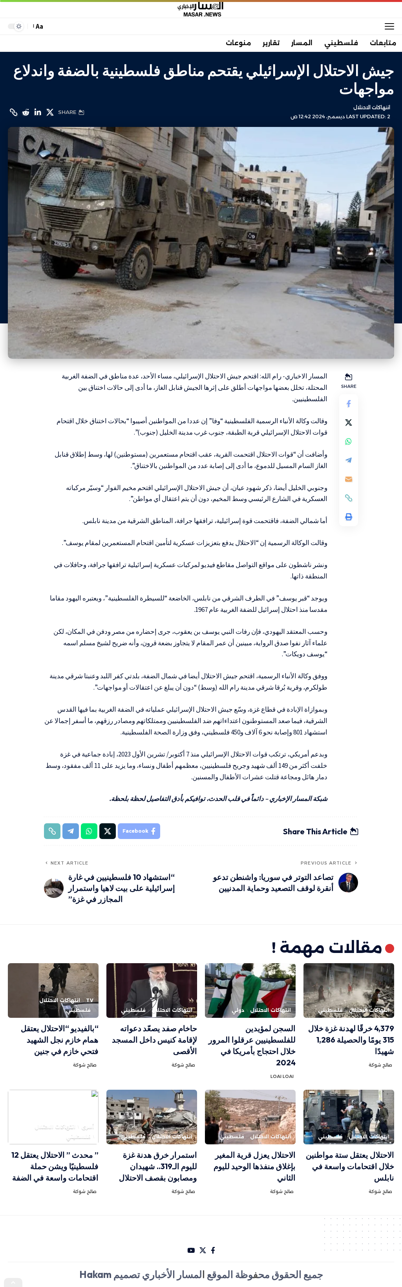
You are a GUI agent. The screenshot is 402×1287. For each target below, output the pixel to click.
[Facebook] (213, 1250)
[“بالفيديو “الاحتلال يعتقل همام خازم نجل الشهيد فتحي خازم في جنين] (53, 990)
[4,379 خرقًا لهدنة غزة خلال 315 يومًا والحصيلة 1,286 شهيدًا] (348, 990)
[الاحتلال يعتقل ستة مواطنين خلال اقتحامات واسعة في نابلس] (348, 1117)
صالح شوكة (380, 1065)
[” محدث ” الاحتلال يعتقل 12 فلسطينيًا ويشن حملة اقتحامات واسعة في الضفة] (53, 1117)
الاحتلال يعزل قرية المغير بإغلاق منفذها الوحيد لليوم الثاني (255, 1166)
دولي (238, 1010)
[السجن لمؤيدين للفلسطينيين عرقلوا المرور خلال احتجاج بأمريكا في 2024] (250, 990)
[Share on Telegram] (348, 460)
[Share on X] (49, 112)
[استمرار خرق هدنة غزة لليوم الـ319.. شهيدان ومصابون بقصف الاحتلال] (151, 1117)
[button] (387, 26)
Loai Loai (282, 1076)
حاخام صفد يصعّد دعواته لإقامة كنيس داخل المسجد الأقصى (154, 1039)
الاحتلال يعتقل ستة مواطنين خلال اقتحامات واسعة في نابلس (350, 1166)
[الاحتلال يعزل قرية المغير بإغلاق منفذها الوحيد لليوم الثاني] (250, 1117)
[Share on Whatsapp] (348, 441)
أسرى (87, 1127)
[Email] (348, 479)
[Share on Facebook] (348, 403)
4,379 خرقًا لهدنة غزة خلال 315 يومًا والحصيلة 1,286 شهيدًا (351, 1039)
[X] (202, 1250)
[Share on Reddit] (25, 112)
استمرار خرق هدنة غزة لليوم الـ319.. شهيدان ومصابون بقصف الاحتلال (158, 1166)
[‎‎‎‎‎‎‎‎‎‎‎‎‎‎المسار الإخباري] (201, 9)
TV (90, 1000)
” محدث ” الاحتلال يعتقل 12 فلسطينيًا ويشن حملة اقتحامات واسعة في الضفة (55, 1166)
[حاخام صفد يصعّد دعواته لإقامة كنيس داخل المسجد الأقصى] (151, 990)
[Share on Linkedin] (37, 112)
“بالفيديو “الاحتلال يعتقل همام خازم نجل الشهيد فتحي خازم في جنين (60, 1039)
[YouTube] (191, 1250)
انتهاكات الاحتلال (371, 107)
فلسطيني (330, 1010)
